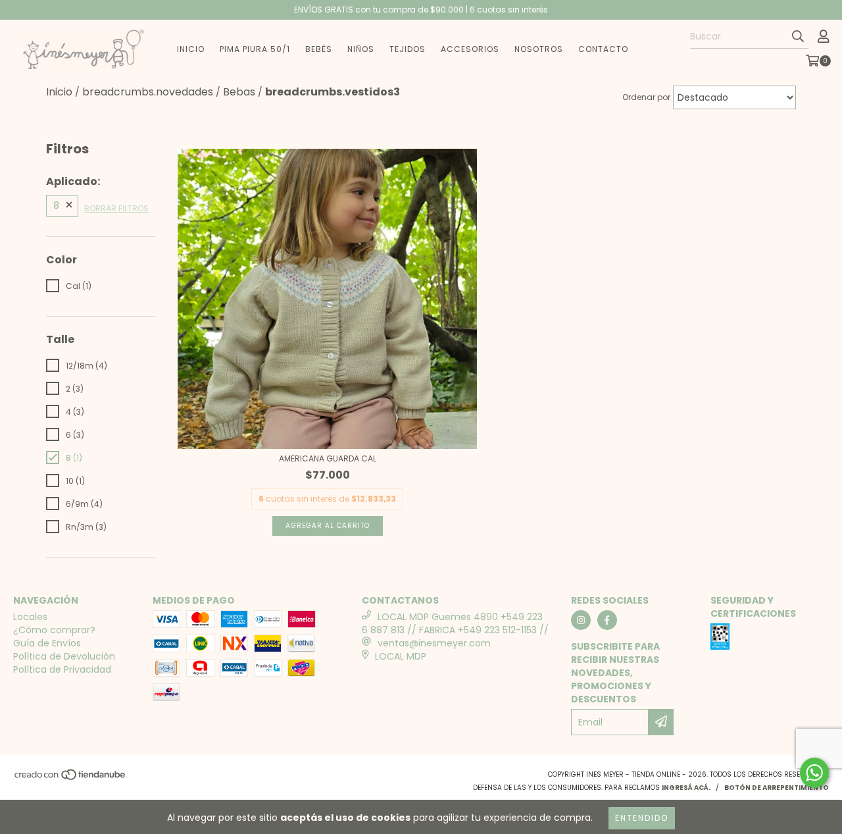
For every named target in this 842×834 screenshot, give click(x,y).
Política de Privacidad (62, 669)
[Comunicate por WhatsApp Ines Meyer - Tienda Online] (814, 773)
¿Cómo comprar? (54, 630)
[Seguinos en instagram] (581, 620)
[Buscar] (797, 37)
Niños (360, 49)
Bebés (318, 49)
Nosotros (538, 49)
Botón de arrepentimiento (776, 788)
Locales (30, 616)
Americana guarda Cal (327, 458)
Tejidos (407, 49)
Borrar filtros (116, 208)
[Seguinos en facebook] (607, 620)
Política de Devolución (64, 656)
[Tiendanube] (70, 778)
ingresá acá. (686, 788)
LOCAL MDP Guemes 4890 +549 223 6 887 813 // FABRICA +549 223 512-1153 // (455, 623)
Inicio (191, 49)
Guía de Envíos (47, 643)
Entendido (641, 817)
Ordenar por (646, 97)
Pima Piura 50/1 (255, 49)
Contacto (603, 49)
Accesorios (470, 49)
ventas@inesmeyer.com (434, 643)
